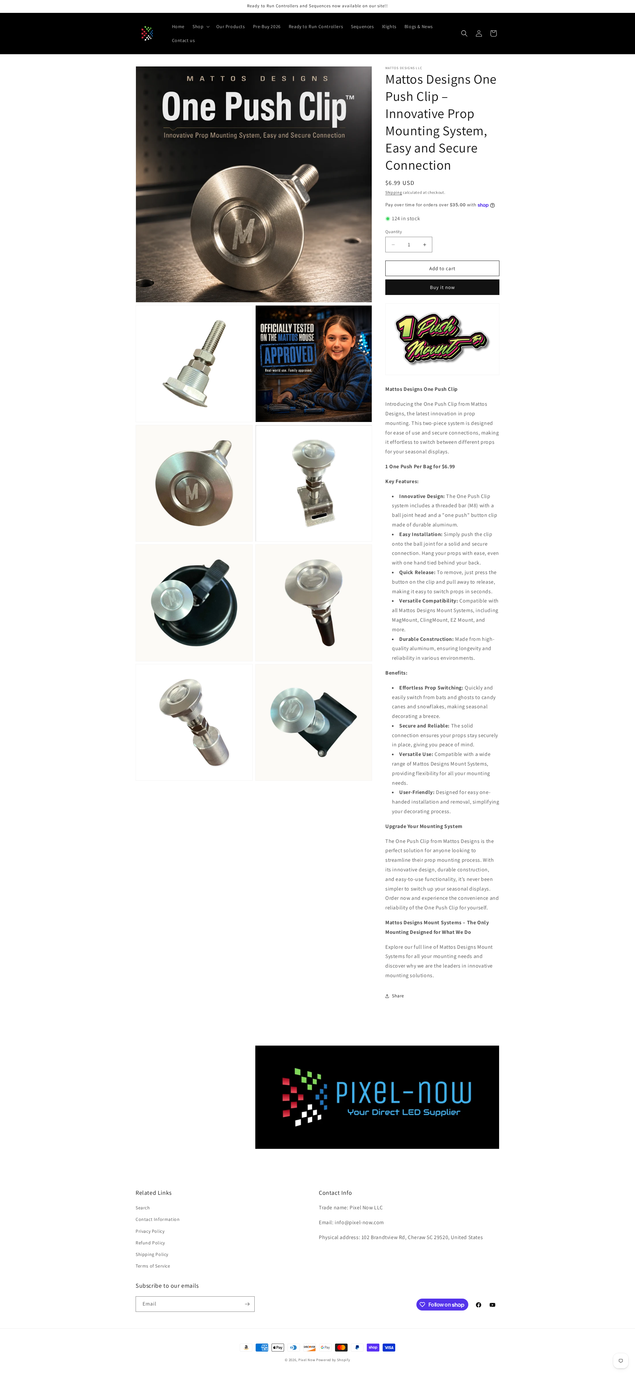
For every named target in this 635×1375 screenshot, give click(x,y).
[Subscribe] (247, 1304)
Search (143, 1208)
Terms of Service (153, 1266)
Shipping (393, 192)
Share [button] (398, 996)
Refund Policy (150, 1243)
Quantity (393, 231)
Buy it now (442, 287)
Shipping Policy (152, 1254)
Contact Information (158, 1219)
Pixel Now (306, 1359)
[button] (200, 26)
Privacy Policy (150, 1231)
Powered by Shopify (333, 1359)
